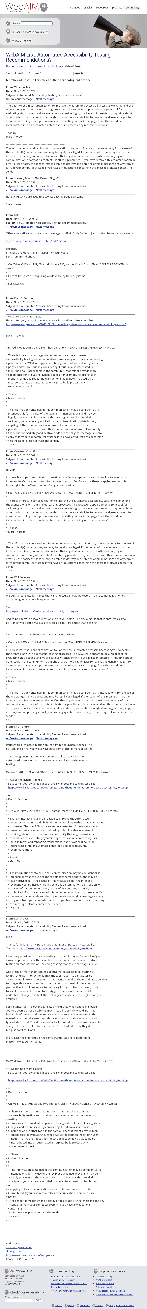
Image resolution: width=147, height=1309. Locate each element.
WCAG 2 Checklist (104, 1280)
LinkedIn (99, 1305)
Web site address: (13, 1297)
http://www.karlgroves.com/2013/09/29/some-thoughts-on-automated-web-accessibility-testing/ (66, 324)
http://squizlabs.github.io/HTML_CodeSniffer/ (38, 241)
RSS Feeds (85, 1305)
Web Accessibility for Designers (110, 1290)
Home (10, 66)
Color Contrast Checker (107, 1287)
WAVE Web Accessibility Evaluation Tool (114, 1294)
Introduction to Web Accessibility (30, 32)
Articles (88, 7)
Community (132, 7)
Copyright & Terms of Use (121, 1305)
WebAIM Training (21, 40)
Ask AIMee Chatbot (105, 1283)
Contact (58, 1305)
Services (75, 7)
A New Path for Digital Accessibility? (68, 1290)
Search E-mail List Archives (22, 73)
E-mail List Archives (49, 66)
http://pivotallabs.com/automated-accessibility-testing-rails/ (44, 611)
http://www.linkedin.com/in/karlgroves (30, 1255)
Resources (102, 7)
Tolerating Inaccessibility (63, 1280)
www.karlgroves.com (19, 1247)
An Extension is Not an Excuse (65, 1276)
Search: (16, 23)
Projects (117, 7)
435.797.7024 (13, 1284)
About (71, 1305)
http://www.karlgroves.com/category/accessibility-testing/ (56, 948)
